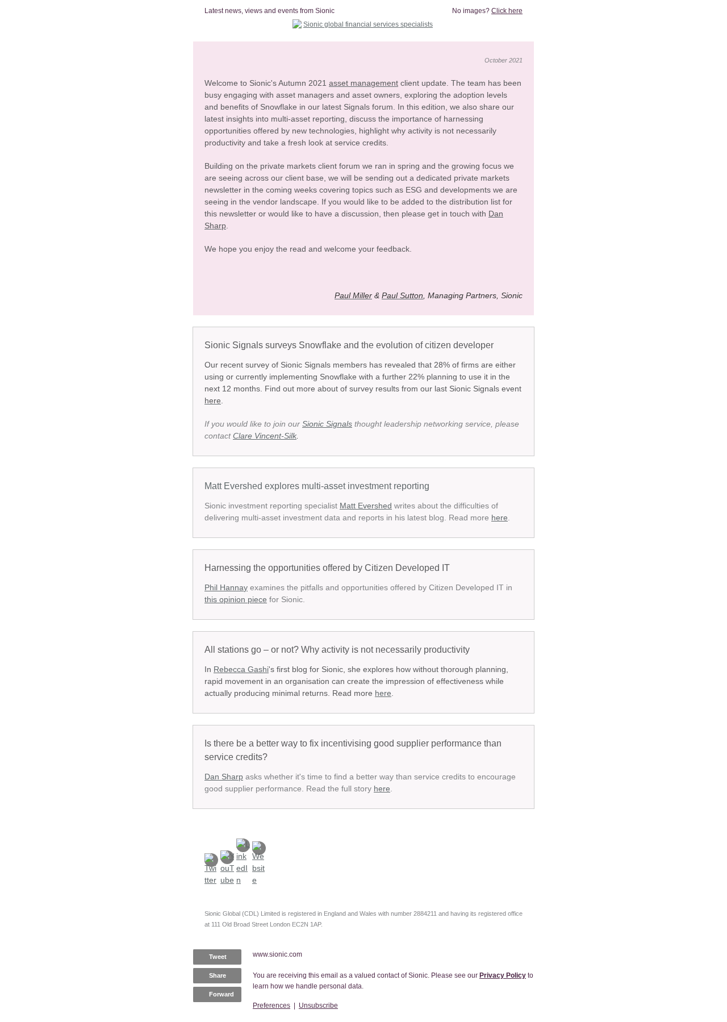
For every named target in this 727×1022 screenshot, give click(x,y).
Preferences (271, 1006)
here (499, 517)
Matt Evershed (366, 505)
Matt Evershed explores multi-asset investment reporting (318, 486)
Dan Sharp (223, 776)
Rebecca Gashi (241, 669)
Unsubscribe (318, 1006)
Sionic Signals (327, 423)
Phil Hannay (226, 587)
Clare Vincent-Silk (264, 435)
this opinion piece (235, 599)
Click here (507, 11)
